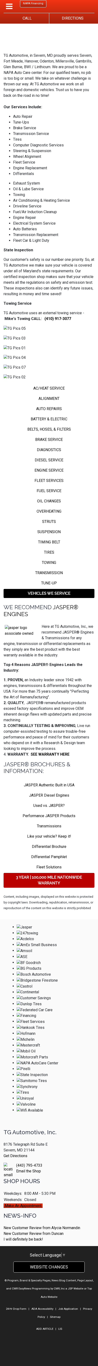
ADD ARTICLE (44, 1328)
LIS (60, 1328)
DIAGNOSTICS (49, 450)
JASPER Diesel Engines (49, 795)
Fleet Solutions (49, 867)
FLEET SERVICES (49, 480)
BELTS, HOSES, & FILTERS (49, 429)
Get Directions (15, 1156)
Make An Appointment (23, 1205)
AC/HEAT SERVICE (49, 388)
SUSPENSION (49, 532)
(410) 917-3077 (57, 318)
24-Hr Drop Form (16, 1308)
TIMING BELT (49, 542)
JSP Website (75, 1288)
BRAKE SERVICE (49, 439)
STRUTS (49, 521)
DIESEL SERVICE (49, 460)
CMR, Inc (59, 1288)
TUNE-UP (49, 583)
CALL (26, 18)
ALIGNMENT (49, 398)
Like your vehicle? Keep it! (49, 836)
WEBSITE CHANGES (49, 1266)
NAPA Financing (33, 3)
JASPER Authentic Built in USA (49, 785)
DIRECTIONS (71, 18)
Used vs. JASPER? (49, 805)
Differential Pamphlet (49, 857)
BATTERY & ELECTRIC (49, 419)
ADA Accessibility (42, 1308)
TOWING (49, 562)
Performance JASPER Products (49, 816)
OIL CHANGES (49, 501)
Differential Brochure (49, 846)
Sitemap (55, 1317)
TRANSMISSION (49, 573)
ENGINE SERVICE (49, 470)
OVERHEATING (49, 511)
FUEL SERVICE (49, 491)
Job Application (68, 1308)
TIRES (49, 552)
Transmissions (49, 826)
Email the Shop (28, 1171)
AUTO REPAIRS (49, 409)
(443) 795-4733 (29, 1165)
